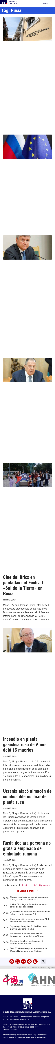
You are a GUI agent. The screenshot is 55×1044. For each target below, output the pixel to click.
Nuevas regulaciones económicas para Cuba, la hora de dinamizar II (29, 898)
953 (35, 885)
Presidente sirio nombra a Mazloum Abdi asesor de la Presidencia (29, 920)
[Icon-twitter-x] (17, 961)
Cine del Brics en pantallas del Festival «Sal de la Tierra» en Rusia (23, 585)
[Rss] (35, 961)
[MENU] (51, 3)
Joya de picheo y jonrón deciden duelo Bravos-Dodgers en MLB (28, 927)
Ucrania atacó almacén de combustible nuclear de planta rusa (27, 796)
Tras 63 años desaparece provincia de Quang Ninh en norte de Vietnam (28, 949)
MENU (45, 3)
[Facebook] (11, 961)
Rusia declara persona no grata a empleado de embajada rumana (27, 848)
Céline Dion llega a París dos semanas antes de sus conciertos (29, 905)
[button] (43, 961)
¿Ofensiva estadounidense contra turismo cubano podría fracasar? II (30, 912)
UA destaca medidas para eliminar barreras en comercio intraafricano (27, 934)
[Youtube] (23, 961)
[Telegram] (29, 961)
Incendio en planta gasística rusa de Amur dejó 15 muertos (24, 744)
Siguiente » (44, 885)
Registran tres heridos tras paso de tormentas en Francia (27, 942)
